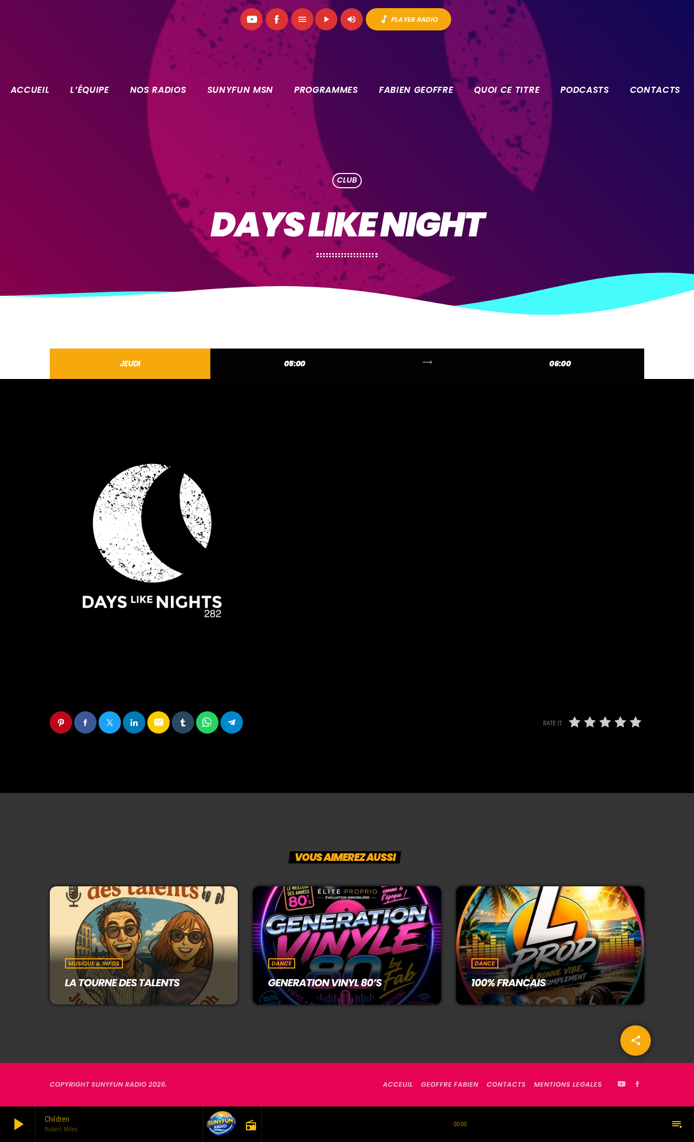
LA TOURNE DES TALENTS (122, 983)
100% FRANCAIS (508, 983)
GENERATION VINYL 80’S (325, 983)
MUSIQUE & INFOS (94, 963)
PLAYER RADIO (408, 19)
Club (347, 181)
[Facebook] (277, 19)
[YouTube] (251, 19)
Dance (282, 963)
